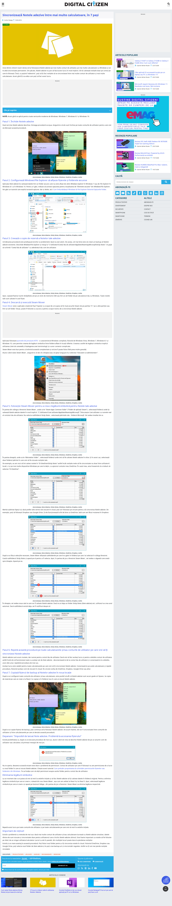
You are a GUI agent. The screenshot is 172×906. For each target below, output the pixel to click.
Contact (147, 209)
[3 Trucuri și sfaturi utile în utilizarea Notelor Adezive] (43, 887)
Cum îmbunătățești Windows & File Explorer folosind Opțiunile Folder (79, 189)
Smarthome (120, 216)
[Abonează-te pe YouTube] (95, 868)
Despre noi (148, 206)
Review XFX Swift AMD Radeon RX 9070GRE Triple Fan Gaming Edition (151, 142)
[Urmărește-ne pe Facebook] (92, 868)
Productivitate (17, 854)
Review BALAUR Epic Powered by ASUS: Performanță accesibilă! (150, 154)
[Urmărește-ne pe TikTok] (134, 193)
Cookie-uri (148, 220)
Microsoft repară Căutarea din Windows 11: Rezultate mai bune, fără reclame (151, 85)
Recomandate (47, 854)
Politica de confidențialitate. (60, 861)
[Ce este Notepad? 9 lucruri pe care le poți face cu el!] (101, 887)
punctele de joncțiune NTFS (27, 341)
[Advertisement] (57, 93)
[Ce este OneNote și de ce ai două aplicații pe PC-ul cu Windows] (72, 887)
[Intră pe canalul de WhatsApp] (79, 868)
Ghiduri (37, 854)
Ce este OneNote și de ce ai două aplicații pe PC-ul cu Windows (70, 891)
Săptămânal (35, 858)
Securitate (119, 209)
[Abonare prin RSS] (82, 868)
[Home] (86, 5)
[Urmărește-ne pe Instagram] (162, 193)
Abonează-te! (63, 865)
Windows (57, 854)
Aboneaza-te (148, 202)
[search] (166, 182)
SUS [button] (166, 889)
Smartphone (120, 213)
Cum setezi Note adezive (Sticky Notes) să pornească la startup (11, 891)
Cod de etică (149, 213)
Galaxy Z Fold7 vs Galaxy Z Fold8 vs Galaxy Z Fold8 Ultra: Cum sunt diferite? (151, 62)
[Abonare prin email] (117, 193)
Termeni (147, 216)
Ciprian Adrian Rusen (143, 65)
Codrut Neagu (8, 20)
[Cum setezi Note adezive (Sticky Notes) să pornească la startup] (14, 887)
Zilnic (24, 858)
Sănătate (118, 220)
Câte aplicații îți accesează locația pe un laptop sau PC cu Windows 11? (150, 73)
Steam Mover (8, 306)
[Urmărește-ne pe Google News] (85, 868)
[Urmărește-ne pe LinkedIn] (89, 868)
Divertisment (120, 206)
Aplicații (28, 854)
